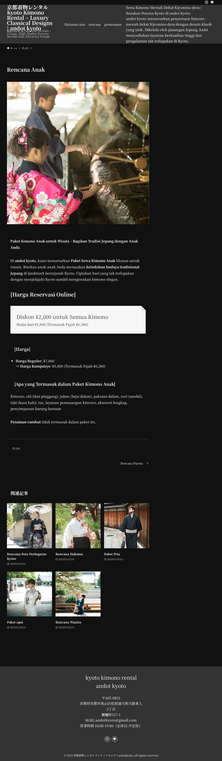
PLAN (16, 448)
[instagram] (206, 2)
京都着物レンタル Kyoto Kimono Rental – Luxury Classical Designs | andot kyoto (30, 18)
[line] (212, 2)
